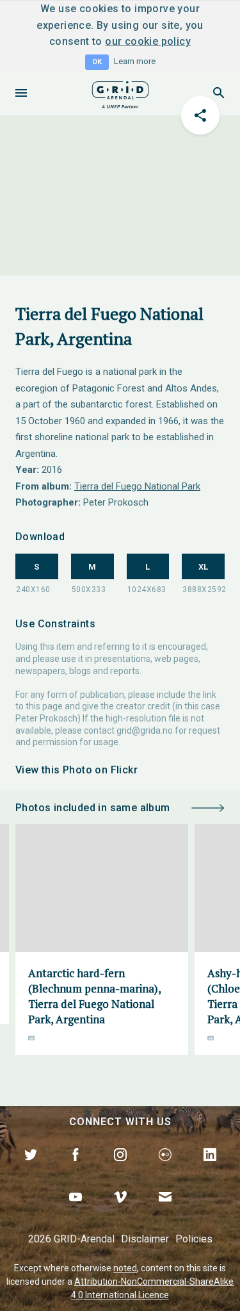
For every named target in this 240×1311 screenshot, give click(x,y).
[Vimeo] (120, 1212)
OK (97, 62)
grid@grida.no (144, 730)
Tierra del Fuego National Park (137, 486)
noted (125, 1268)
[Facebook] (75, 1169)
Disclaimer (145, 1239)
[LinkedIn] (210, 1169)
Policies (193, 1239)
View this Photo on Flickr (76, 770)
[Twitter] (30, 1169)
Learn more (135, 61)
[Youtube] (75, 1212)
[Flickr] (165, 1169)
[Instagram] (120, 1169)
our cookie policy (148, 41)
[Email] (165, 1212)
